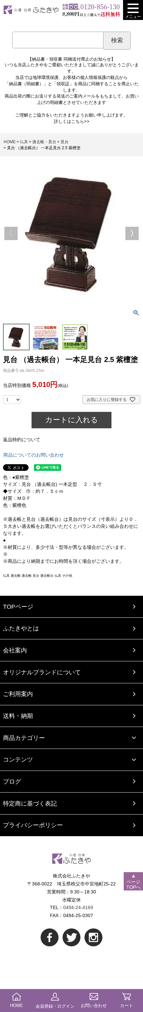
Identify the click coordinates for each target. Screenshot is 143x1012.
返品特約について (21, 439)
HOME (10, 142)
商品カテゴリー (24, 737)
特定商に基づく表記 (30, 803)
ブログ (12, 781)
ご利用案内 (18, 693)
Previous (11, 233)
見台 (65, 142)
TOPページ (18, 606)
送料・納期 (18, 715)
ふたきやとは (21, 628)
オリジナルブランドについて (42, 672)
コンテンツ (18, 759)
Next (132, 233)
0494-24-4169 (78, 907)
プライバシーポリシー (33, 825)
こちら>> (80, 121)
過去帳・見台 (44, 142)
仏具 (24, 142)
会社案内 (15, 650)
